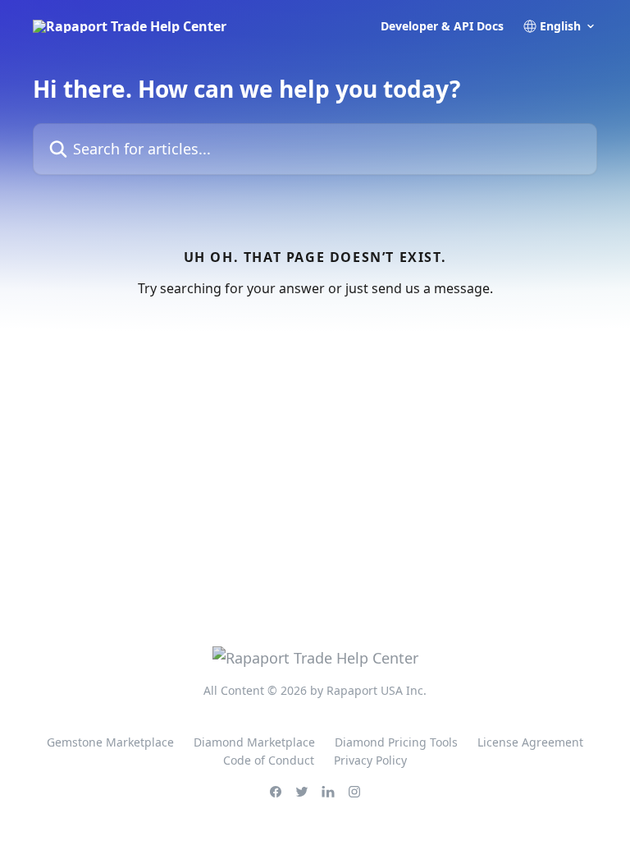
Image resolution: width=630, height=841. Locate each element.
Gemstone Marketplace (110, 742)
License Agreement (530, 742)
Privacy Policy (370, 760)
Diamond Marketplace (254, 742)
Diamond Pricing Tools (396, 742)
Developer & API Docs (442, 26)
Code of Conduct (268, 760)
